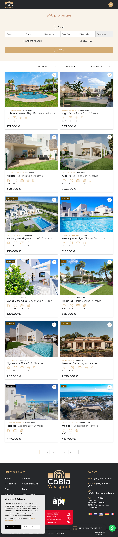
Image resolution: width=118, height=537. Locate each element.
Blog (24, 489)
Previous (7, 89)
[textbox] (14, 34)
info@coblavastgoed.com (101, 493)
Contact (26, 478)
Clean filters (88, 41)
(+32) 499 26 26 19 (103, 478)
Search (61, 50)
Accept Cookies (13, 527)
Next (55, 89)
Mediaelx (99, 534)
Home (8, 478)
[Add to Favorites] (54, 75)
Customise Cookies (31, 527)
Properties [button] (10, 484)
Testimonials (28, 494)
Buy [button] (7, 489)
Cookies (51, 533)
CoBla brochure (30, 484)
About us (9, 494)
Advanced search (32, 41)
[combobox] (14, 34)
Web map (60, 533)
